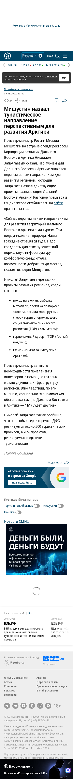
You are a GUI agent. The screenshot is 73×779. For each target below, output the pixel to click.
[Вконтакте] (15, 706)
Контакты (10, 686)
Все (30, 613)
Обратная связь (47, 682)
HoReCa (9, 512)
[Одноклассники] (32, 706)
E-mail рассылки (47, 690)
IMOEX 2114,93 (54, 65)
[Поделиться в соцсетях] (64, 100)
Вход (50, 56)
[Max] (48, 706)
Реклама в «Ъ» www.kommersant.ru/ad (36, 25)
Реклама (9, 690)
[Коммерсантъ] (7, 55)
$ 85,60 (12, 65)
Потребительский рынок (18, 89)
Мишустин (50, 505)
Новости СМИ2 (16, 521)
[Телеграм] (7, 706)
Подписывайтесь (22, 482)
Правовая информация (51, 686)
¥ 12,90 (37, 65)
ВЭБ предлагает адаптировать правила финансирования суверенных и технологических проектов (24, 633)
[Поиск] (58, 56)
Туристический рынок (18, 505)
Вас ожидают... (21, 766)
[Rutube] (40, 706)
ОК (64, 78)
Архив (8, 682)
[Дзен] (23, 706)
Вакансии (10, 695)
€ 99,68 (25, 65)
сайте (58, 202)
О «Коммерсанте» (16, 677)
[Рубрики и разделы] (65, 56)
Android (41, 677)
